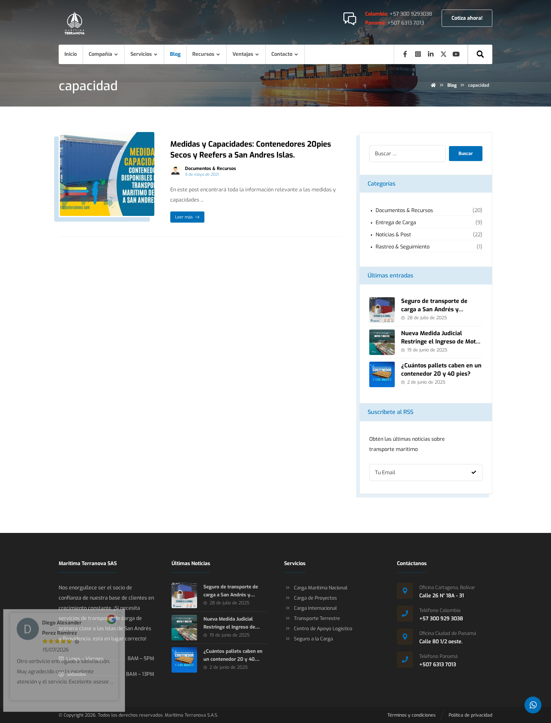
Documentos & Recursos (210, 169)
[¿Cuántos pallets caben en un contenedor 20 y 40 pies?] (382, 374)
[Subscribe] (473, 472)
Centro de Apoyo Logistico (323, 628)
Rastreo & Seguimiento (403, 246)
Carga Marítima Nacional (320, 588)
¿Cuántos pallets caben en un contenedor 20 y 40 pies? (441, 369)
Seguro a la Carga (313, 639)
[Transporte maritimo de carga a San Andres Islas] (75, 23)
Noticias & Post (393, 234)
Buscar (466, 154)
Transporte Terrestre (317, 618)
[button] (480, 54)
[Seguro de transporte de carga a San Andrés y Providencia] (382, 310)
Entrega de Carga (396, 222)
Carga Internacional (315, 608)
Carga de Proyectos (315, 598)
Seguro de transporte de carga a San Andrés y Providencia (434, 309)
